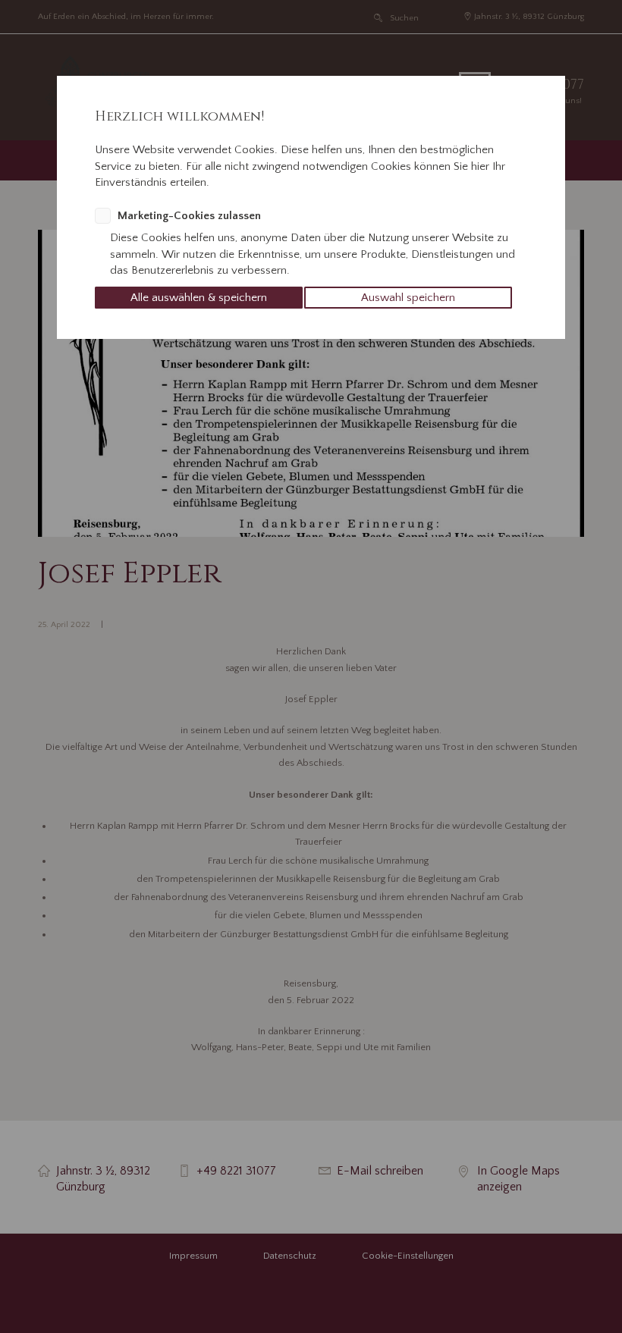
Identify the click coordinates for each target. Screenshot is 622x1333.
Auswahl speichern (408, 297)
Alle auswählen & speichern (198, 297)
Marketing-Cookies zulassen (189, 215)
